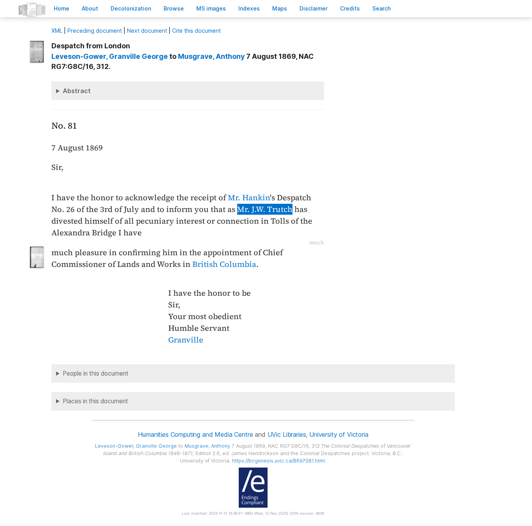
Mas (279, 8)
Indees (249, 8)
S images (211, 8)
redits (350, 8)
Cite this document (196, 30)
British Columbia (224, 264)
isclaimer (313, 8)
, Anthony (211, 56)
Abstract (77, 91)
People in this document (96, 373)
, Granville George (109, 56)
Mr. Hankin (249, 197)
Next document (147, 30)
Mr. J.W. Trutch (264, 209)
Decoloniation (131, 8)
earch (381, 8)
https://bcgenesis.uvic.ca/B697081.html (278, 461)
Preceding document (94, 30)
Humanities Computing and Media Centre (195, 434)
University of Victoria (338, 434)
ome (61, 8)
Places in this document (95, 401)
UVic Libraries (287, 434)
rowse (174, 8)
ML (56, 30)
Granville (185, 339)
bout (90, 8)
